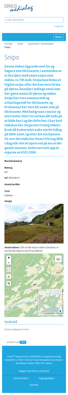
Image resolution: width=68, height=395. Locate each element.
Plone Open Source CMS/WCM (24, 356)
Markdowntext (13, 161)
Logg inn (59, 26)
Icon (7, 191)
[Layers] (58, 258)
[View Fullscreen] (8, 269)
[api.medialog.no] (18, 8)
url (12, 177)
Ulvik (20, 44)
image (8, 201)
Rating (8, 167)
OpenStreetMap (57, 315)
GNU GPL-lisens (43, 363)
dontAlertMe (12, 184)
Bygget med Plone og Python (34, 371)
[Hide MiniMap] (60, 310)
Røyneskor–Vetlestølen (40, 44)
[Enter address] (8, 283)
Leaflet (44, 315)
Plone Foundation (42, 360)
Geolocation (31, 249)
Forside (8, 44)
